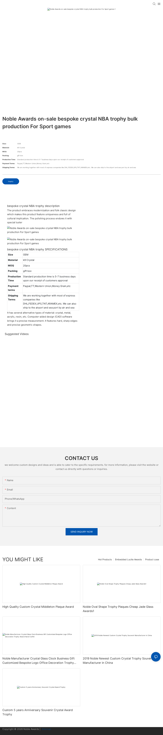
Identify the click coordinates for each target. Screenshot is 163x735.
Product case (152, 559)
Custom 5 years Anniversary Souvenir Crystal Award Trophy (37, 712)
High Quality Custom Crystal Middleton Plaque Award (38, 606)
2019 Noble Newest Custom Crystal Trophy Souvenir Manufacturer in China (118, 660)
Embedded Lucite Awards (128, 559)
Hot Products (105, 559)
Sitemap (46, 729)
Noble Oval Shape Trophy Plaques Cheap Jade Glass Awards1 (118, 609)
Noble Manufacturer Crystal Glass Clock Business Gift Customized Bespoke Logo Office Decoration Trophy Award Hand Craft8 (38, 661)
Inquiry (10, 181)
